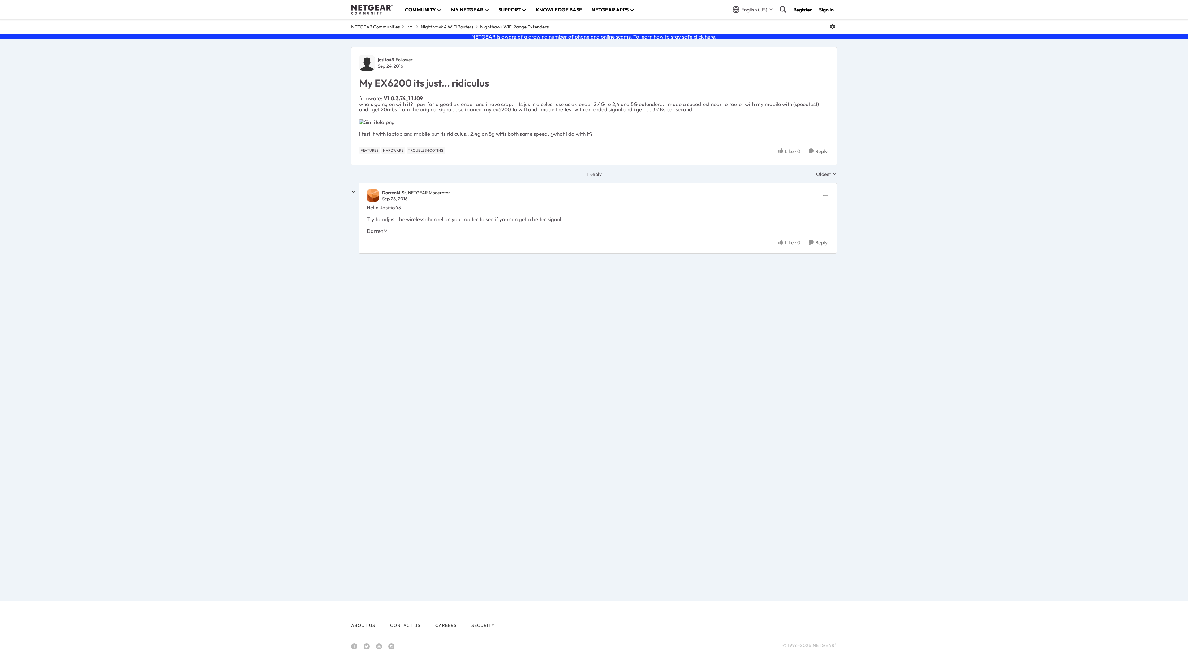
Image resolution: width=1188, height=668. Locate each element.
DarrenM (391, 193)
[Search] (783, 9)
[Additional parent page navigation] (410, 26)
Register (802, 9)
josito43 (386, 60)
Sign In (826, 9)
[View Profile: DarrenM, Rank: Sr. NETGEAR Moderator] (373, 195)
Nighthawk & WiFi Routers (447, 27)
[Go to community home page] (372, 10)
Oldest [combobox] (826, 174)
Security (482, 625)
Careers (446, 625)
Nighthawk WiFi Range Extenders (514, 27)
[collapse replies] (353, 191)
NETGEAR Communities (375, 27)
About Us (363, 625)
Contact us (405, 625)
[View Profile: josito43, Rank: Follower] (367, 63)
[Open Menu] (832, 26)
